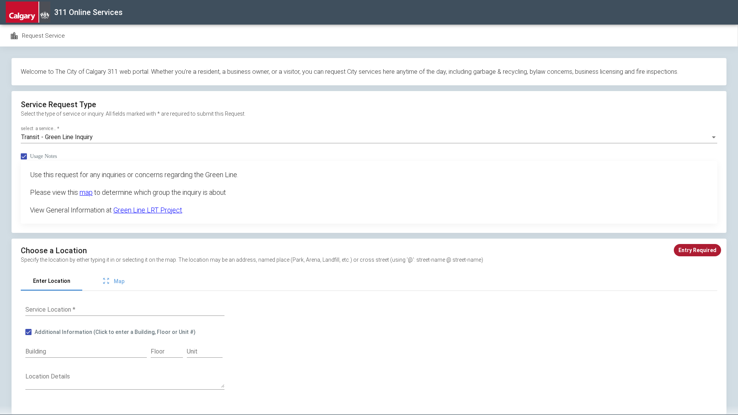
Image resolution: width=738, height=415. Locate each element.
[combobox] (369, 137)
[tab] (51, 281)
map (86, 192)
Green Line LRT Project (147, 210)
